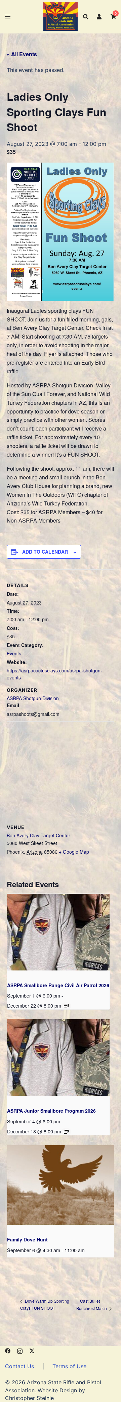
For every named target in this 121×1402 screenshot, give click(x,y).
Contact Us (19, 1366)
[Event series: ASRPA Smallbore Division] (66, 1006)
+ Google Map (74, 851)
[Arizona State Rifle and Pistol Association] (60, 16)
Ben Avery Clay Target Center (38, 835)
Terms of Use (69, 1366)
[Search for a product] (85, 16)
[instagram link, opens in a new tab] (20, 1350)
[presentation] (58, 932)
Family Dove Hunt (27, 1239)
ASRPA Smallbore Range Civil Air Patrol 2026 (58, 985)
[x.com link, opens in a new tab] (32, 1350)
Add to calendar (45, 551)
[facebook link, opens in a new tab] (7, 1350)
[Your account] (99, 16)
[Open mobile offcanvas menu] (7, 16)
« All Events (22, 54)
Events (14, 653)
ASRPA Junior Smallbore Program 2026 (51, 1110)
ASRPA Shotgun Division (33, 698)
